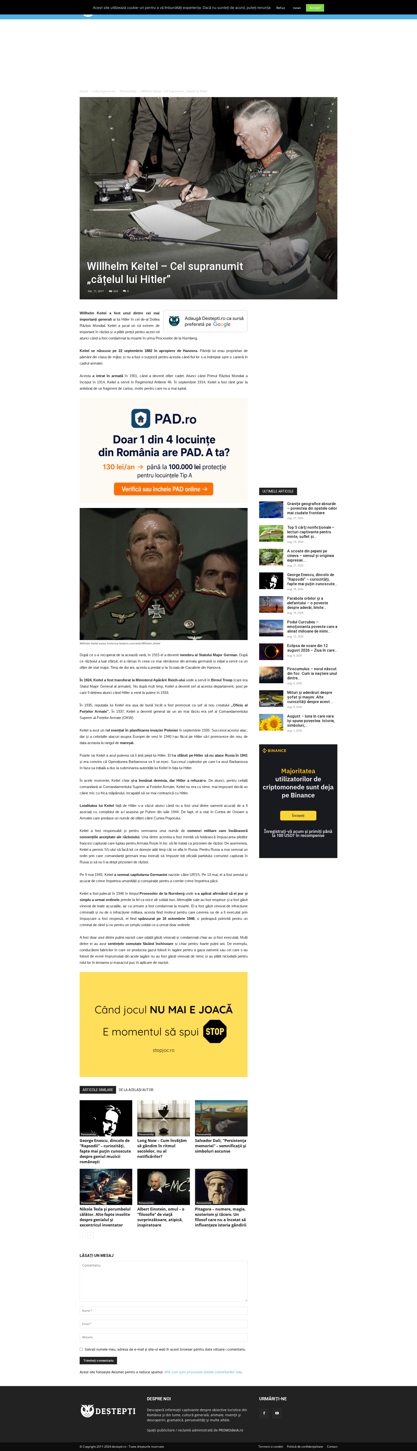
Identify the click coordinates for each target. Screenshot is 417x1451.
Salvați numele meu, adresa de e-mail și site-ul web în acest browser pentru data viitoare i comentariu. (165, 1349)
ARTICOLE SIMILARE (98, 1090)
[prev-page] (83, 1235)
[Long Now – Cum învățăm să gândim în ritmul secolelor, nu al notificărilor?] (163, 1118)
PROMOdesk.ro (231, 1430)
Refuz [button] (280, 8)
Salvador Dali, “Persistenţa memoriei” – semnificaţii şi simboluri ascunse (220, 1146)
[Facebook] (264, 1413)
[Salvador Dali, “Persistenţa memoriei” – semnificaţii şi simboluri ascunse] (221, 1118)
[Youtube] (277, 1413)
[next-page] (90, 1235)
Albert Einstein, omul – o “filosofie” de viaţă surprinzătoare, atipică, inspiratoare (160, 1217)
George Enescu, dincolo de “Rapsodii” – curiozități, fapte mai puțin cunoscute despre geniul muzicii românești (105, 1151)
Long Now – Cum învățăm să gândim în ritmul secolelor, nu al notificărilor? (162, 1148)
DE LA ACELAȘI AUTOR (136, 1090)
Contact (332, 1446)
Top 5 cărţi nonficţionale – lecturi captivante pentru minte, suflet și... (310, 532)
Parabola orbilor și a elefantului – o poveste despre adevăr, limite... (307, 603)
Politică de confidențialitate (305, 1446)
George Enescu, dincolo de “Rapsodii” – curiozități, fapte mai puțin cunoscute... (312, 579)
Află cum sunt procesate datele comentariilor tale (203, 1372)
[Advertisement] (208, 55)
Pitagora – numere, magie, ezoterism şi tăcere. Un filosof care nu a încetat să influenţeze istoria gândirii (220, 1217)
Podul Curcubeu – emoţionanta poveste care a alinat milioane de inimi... (312, 627)
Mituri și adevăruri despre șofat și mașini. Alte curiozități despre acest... (310, 697)
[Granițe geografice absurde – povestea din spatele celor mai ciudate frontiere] (271, 509)
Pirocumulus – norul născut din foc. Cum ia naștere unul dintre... (312, 673)
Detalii (297, 8)
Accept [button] (315, 8)
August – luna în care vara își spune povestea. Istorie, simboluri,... (311, 721)
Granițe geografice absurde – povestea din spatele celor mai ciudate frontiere (312, 508)
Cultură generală (103, 91)
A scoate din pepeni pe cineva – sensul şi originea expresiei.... (310, 556)
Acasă (84, 91)
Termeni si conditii (270, 1446)
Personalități (128, 91)
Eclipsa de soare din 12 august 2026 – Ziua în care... (312, 648)
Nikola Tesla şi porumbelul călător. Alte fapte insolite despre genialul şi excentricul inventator (105, 1217)
